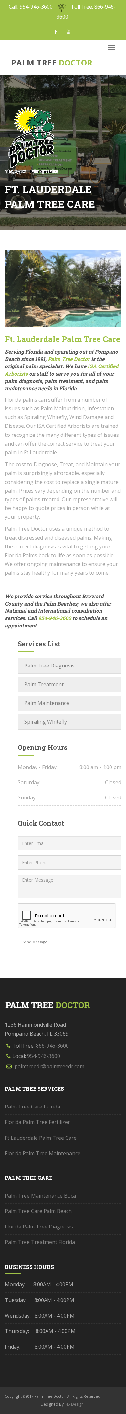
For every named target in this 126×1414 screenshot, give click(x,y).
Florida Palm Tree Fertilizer (37, 1122)
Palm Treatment (44, 684)
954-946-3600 (43, 1055)
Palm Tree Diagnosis (49, 665)
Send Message (35, 941)
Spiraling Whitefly (45, 721)
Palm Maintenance (46, 703)
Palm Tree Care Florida (32, 1106)
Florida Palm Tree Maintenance (42, 1153)
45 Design (74, 1404)
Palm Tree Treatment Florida (40, 1242)
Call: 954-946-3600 (31, 6)
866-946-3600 (52, 1045)
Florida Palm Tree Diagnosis (39, 1226)
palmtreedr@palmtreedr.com (49, 1066)
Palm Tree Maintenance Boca (40, 1195)
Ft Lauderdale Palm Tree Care (41, 1137)
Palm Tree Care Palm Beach (38, 1211)
